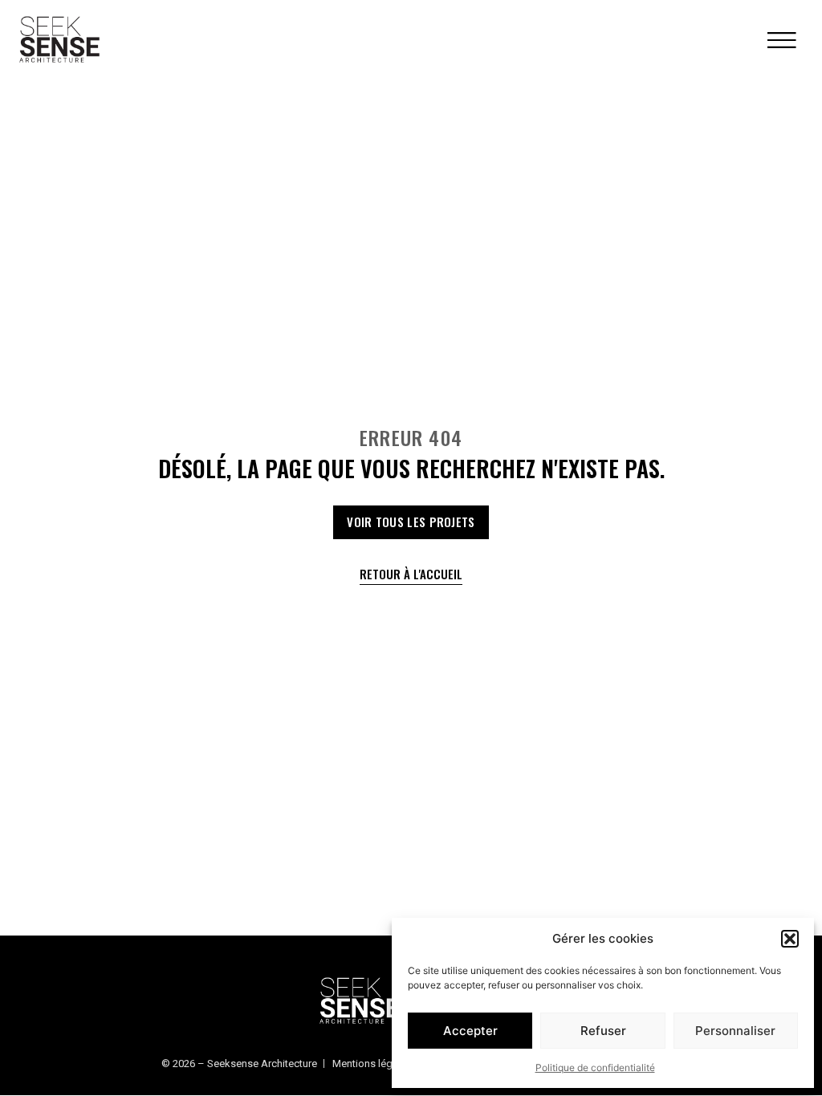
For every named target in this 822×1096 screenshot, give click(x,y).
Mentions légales (372, 1063)
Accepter (470, 1030)
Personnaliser (735, 1030)
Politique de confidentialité (595, 1067)
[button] (790, 939)
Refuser (603, 1030)
